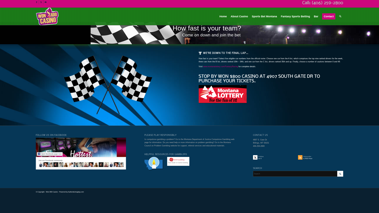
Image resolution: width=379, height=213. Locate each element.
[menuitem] (223, 16)
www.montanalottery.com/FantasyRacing (221, 66)
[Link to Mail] (45, 2)
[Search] (340, 16)
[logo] (47, 16)
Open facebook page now (51, 154)
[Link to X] (41, 2)
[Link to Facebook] (36, 2)
